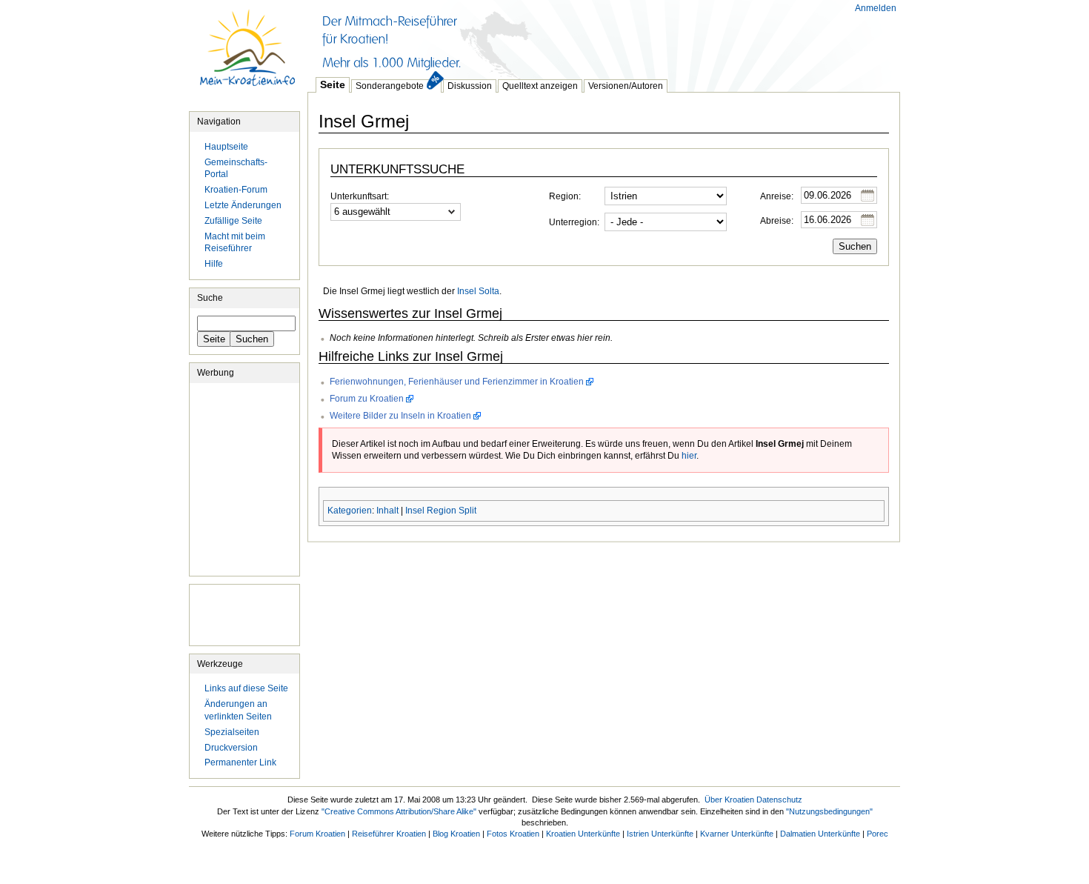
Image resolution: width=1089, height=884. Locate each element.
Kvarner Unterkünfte (736, 833)
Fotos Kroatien (513, 833)
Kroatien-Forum (235, 190)
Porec (877, 833)
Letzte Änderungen (243, 205)
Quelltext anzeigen (540, 86)
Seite (332, 84)
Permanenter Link (240, 762)
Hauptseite (248, 55)
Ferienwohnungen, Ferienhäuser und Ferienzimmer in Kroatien (457, 381)
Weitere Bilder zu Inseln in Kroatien (400, 416)
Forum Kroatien (317, 833)
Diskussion (469, 86)
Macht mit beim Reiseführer (234, 242)
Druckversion (231, 747)
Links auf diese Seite (246, 688)
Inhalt (387, 510)
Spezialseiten (231, 732)
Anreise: (776, 196)
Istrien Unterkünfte (660, 833)
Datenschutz (779, 799)
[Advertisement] (577, 37)
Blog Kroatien (456, 833)
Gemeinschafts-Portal (235, 168)
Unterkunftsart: (359, 196)
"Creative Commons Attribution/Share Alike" (399, 811)
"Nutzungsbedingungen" (829, 811)
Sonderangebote (390, 86)
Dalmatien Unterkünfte (820, 833)
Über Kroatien (729, 799)
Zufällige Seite (233, 221)
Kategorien (349, 510)
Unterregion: (574, 222)
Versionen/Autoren (625, 86)
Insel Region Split (440, 510)
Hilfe (213, 264)
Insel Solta (478, 291)
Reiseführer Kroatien (389, 833)
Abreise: (776, 221)
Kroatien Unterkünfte (583, 833)
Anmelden (875, 8)
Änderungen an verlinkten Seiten (238, 710)
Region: (565, 196)
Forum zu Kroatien (367, 398)
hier (689, 456)
